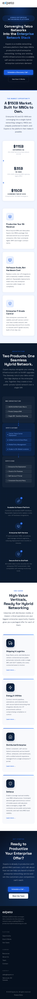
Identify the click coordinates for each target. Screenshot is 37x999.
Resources (5, 953)
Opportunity (6, 936)
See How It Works (18, 79)
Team (4, 960)
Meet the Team (18, 896)
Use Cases (5, 942)
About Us (5, 957)
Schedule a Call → (18, 889)
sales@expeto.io (8, 974)
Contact (5, 964)
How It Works (6, 939)
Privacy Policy (18, 995)
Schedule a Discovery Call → (18, 72)
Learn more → (11, 670)
